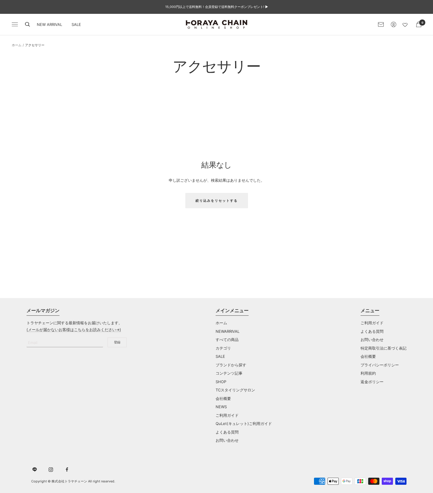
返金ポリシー (372, 381)
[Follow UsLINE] (35, 469)
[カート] (418, 24)
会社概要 (223, 398)
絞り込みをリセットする (217, 200)
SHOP (221, 381)
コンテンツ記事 (229, 373)
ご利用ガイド (227, 415)
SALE (76, 24)
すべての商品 (227, 339)
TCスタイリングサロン (235, 390)
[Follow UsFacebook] (67, 469)
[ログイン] (393, 24)
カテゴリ (223, 348)
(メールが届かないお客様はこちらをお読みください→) (74, 329)
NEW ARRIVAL (49, 24)
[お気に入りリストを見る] (406, 24)
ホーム (17, 45)
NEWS (221, 406)
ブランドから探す (231, 365)
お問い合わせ (227, 440)
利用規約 (368, 373)
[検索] (27, 24)
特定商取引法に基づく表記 (383, 348)
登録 (117, 342)
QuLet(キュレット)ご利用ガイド (244, 423)
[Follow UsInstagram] (51, 469)
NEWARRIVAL (227, 331)
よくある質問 (227, 432)
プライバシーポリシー (380, 365)
